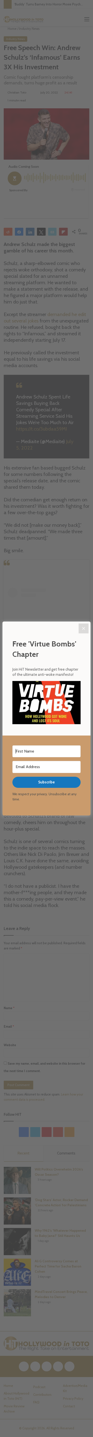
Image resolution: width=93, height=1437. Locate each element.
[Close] (84, 628)
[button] (46, 703)
